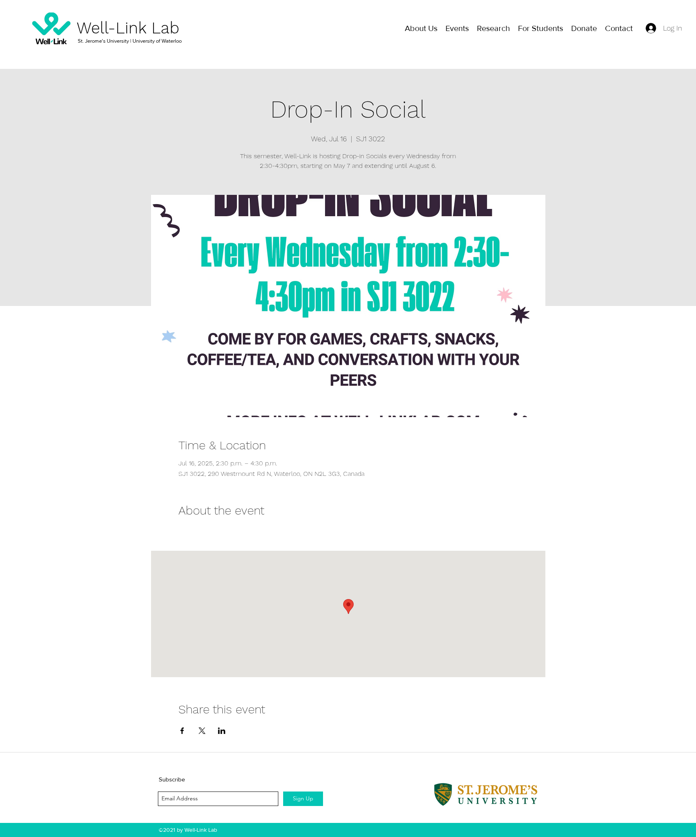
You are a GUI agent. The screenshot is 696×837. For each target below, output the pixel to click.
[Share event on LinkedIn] (222, 730)
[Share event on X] (202, 730)
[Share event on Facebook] (182, 730)
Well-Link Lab (128, 28)
